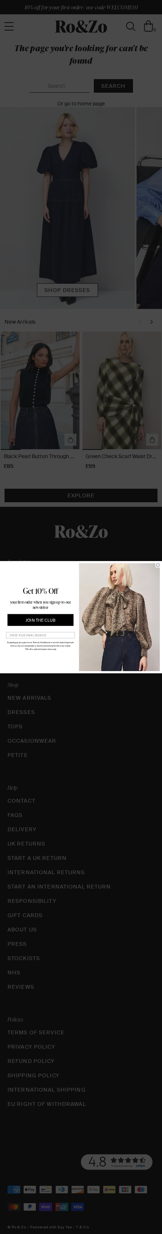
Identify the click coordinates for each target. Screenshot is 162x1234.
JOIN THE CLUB (40, 619)
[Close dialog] (158, 565)
